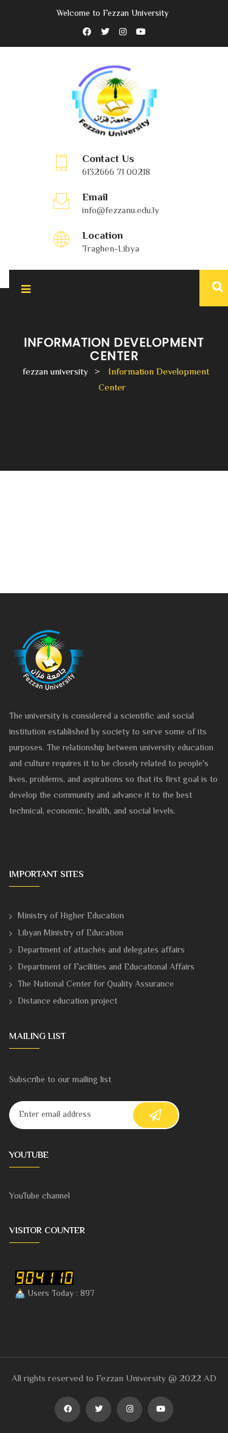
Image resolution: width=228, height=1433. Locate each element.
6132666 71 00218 (116, 173)
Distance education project (67, 1002)
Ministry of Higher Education (71, 916)
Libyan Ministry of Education (70, 933)
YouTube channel (39, 1196)
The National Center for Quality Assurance (96, 984)
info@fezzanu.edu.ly (120, 211)
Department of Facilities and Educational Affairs (106, 967)
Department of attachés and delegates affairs (101, 950)
